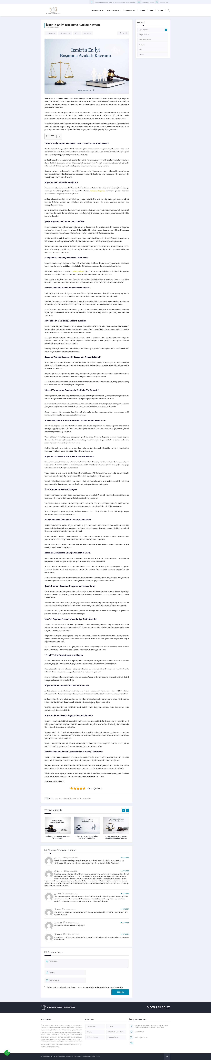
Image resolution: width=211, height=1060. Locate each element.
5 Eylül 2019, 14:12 (69, 909)
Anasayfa (49, 27)
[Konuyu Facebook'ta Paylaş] (120, 33)
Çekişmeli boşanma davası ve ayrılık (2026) (57, 837)
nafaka (75, 271)
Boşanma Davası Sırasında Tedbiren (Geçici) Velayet (116, 837)
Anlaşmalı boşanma (97, 191)
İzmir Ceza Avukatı (79, 1056)
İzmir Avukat (69, 1056)
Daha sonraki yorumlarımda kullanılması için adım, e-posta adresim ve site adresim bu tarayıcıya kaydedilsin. (85, 987)
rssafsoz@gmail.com (148, 2)
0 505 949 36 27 (164, 2)
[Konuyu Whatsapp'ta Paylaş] (126, 33)
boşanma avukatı (61, 798)
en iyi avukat (71, 798)
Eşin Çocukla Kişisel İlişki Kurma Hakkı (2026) (86, 837)
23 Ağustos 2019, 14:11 (72, 922)
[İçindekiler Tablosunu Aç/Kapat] (57, 136)
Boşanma (56, 27)
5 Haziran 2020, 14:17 (71, 893)
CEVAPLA (126, 857)
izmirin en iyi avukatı (84, 798)
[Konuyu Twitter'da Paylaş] (123, 33)
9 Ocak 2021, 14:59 (72, 871)
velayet (81, 271)
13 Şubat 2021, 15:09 (71, 858)
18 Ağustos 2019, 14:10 (72, 934)
